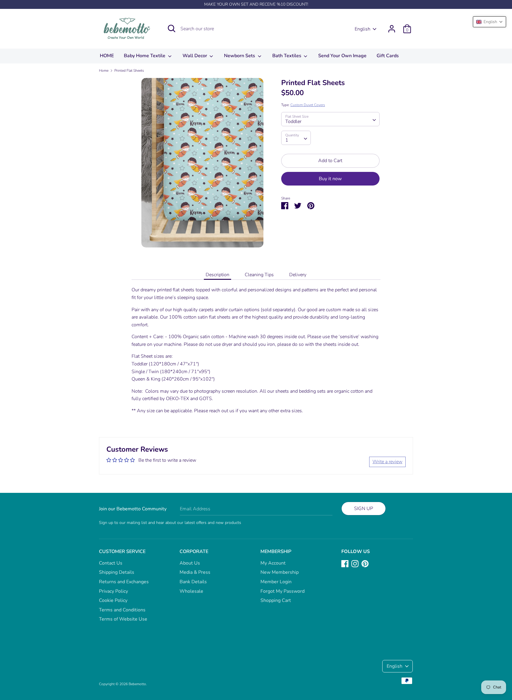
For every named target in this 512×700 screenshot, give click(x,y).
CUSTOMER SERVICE (122, 551)
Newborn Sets (240, 55)
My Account (273, 563)
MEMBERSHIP (275, 551)
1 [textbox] (286, 140)
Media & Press (195, 572)
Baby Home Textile (145, 55)
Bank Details (193, 581)
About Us (190, 563)
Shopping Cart (275, 600)
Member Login (276, 581)
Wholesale (191, 591)
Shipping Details (116, 572)
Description (217, 274)
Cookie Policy (113, 600)
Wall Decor (195, 55)
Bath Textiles (287, 55)
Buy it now (330, 178)
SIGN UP (363, 508)
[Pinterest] (365, 563)
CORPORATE (194, 551)
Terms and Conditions (122, 610)
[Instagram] (355, 563)
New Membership (279, 572)
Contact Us (110, 563)
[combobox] (330, 119)
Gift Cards (388, 55)
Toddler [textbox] (293, 121)
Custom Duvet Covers (307, 105)
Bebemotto (137, 684)
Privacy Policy (113, 591)
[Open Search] (171, 28)
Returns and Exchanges (124, 581)
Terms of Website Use (123, 619)
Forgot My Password (282, 591)
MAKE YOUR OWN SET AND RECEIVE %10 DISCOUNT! (256, 4)
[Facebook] (344, 563)
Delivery (297, 274)
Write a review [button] (387, 461)
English (362, 29)
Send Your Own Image (342, 55)
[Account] (392, 26)
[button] (489, 22)
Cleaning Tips (259, 274)
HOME (107, 55)
